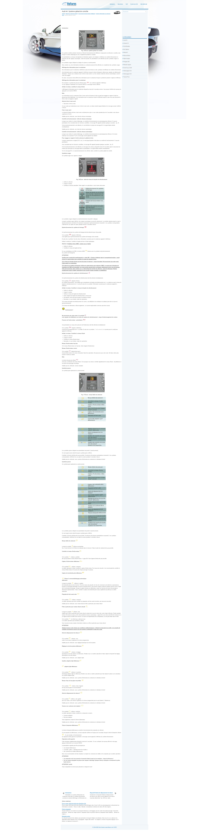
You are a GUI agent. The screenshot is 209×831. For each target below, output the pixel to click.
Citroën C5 (126, 43)
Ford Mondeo (127, 46)
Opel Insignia (127, 58)
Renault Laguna (127, 64)
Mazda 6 (126, 52)
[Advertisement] (91, 22)
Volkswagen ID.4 (128, 73)
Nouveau (120, 4)
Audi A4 (63, 13)
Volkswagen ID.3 (128, 70)
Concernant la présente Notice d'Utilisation (86, 13)
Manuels (112, 4)
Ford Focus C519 (128, 67)
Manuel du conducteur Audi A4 (72, 13)
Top (127, 4)
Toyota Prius (127, 76)
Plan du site (134, 4)
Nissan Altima (127, 55)
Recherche (144, 4)
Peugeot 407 (127, 61)
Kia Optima (126, 49)
